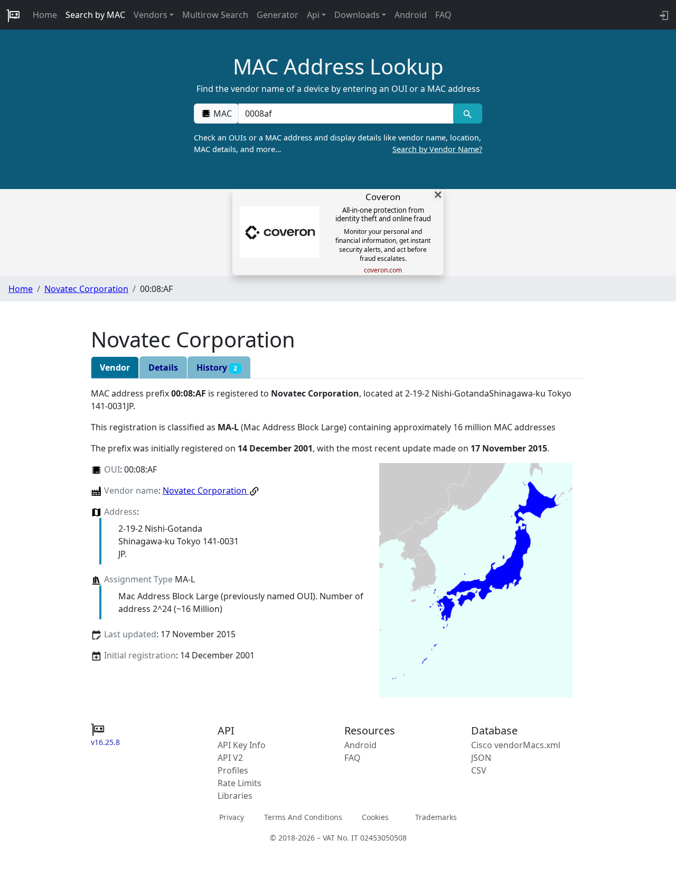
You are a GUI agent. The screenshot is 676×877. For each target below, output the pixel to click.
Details (163, 367)
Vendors (150, 15)
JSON (481, 757)
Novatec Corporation (86, 289)
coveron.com (383, 270)
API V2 (230, 757)
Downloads (357, 15)
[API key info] (663, 14)
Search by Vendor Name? (437, 149)
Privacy (231, 817)
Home (45, 15)
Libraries (235, 795)
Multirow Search (215, 15)
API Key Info (242, 745)
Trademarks (436, 817)
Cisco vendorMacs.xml (515, 745)
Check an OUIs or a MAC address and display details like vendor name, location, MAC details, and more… (338, 143)
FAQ (443, 15)
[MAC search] (467, 113)
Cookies (375, 817)
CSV (478, 770)
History (216, 367)
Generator (277, 15)
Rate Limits (239, 783)
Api (313, 15)
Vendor (115, 367)
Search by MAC (95, 15)
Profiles (233, 770)
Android (411, 15)
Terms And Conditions (303, 817)
